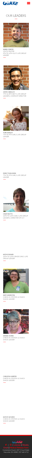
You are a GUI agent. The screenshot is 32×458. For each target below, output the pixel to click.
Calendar (17, 445)
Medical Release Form (19, 448)
